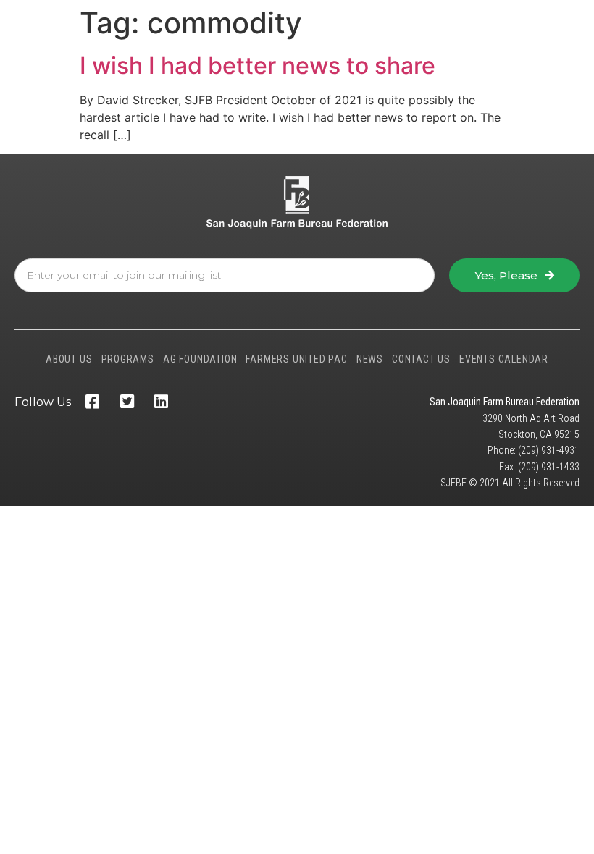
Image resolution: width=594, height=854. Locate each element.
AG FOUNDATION (200, 359)
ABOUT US (69, 359)
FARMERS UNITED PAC (296, 359)
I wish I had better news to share (257, 65)
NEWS (369, 359)
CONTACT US (421, 359)
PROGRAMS (127, 359)
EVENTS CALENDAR (503, 359)
